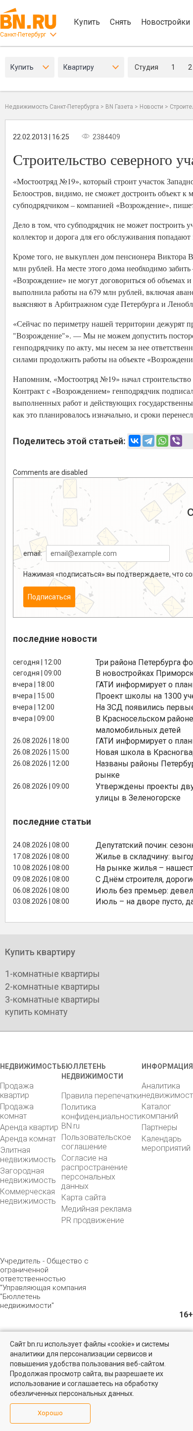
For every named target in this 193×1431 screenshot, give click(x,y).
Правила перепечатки (101, 1095)
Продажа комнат (17, 1111)
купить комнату (36, 1012)
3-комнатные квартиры (52, 999)
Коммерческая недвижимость (28, 1196)
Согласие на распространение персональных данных (94, 1172)
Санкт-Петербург (23, 34)
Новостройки (165, 22)
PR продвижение (92, 1220)
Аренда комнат (28, 1138)
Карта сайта (83, 1197)
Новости (151, 106)
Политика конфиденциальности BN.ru (101, 1116)
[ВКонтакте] (135, 441)
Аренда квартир (29, 1127)
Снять (120, 22)
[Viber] (176, 441)
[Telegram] (148, 441)
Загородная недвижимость (28, 1175)
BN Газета (119, 106)
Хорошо (50, 1413)
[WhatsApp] (162, 441)
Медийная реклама (96, 1209)
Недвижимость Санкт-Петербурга (52, 106)
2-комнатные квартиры (52, 986)
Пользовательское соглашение (96, 1142)
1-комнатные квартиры (52, 973)
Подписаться (49, 597)
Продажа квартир (17, 1090)
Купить (87, 22)
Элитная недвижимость (28, 1154)
